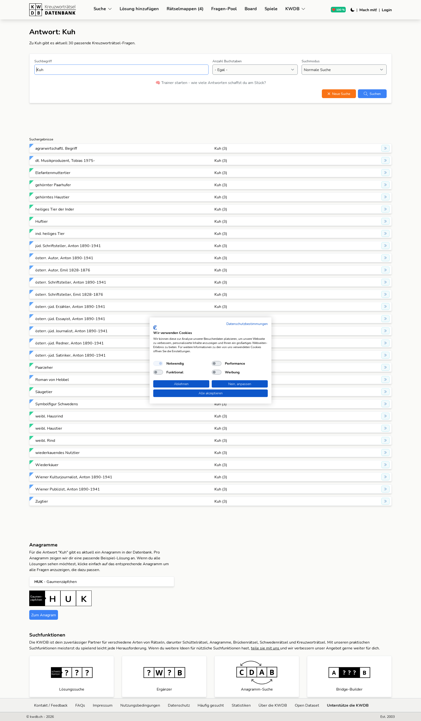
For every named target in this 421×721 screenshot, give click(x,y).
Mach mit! (368, 9)
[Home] (59, 9)
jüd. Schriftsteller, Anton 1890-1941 (68, 245)
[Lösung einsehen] (385, 148)
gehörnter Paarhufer (53, 184)
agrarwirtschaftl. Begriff (56, 148)
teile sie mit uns (265, 648)
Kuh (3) (220, 148)
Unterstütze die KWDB (348, 705)
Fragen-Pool (224, 8)
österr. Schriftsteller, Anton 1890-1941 (70, 282)
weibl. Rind (45, 440)
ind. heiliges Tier (50, 233)
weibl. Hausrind (49, 416)
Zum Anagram (43, 614)
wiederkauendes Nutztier (57, 452)
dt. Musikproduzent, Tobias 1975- (65, 160)
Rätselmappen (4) (185, 8)
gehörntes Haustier (52, 196)
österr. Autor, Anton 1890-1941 (64, 257)
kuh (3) (220, 403)
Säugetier (43, 391)
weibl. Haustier (48, 428)
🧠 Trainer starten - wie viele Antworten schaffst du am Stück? (210, 82)
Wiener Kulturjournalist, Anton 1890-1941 (73, 476)
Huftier (41, 221)
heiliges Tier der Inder (54, 209)
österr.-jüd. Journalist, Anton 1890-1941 (71, 330)
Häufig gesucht (211, 705)
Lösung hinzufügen (139, 8)
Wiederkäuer (46, 464)
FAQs (80, 705)
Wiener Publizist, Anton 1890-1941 (67, 489)
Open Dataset (307, 705)
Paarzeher (44, 367)
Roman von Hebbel (52, 379)
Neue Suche (341, 94)
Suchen (375, 94)
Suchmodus (311, 61)
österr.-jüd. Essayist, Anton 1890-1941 (70, 318)
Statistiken (241, 705)
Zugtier (41, 501)
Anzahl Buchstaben (227, 61)
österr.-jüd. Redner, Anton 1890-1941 (69, 343)
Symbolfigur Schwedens (56, 403)
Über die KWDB (272, 705)
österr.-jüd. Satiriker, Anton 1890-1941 (70, 355)
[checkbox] (158, 363)
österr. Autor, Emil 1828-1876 (62, 270)
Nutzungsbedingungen (140, 705)
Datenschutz (179, 705)
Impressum (103, 705)
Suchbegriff (43, 61)
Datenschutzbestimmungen (247, 324)
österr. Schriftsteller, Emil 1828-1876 (69, 294)
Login (387, 9)
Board (251, 8)
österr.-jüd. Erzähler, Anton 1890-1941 (70, 306)
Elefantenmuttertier (52, 172)
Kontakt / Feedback (50, 705)
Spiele (271, 8)
